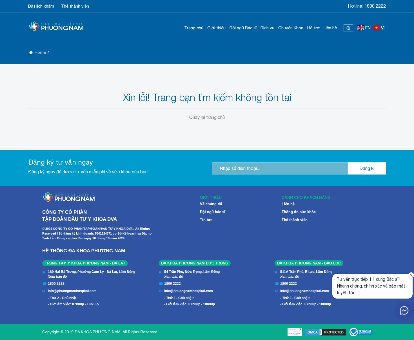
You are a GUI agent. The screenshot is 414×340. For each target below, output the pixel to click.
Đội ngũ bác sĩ (212, 212)
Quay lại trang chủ (207, 117)
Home (40, 52)
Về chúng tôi (211, 204)
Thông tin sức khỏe (299, 212)
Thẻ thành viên (75, 6)
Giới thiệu (216, 27)
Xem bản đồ (57, 277)
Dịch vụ (267, 27)
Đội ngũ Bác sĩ (243, 27)
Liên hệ (330, 27)
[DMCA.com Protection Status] (325, 332)
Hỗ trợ (313, 27)
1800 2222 (375, 5)
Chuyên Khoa (290, 27)
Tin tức (206, 220)
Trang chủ (193, 27)
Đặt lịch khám (41, 6)
